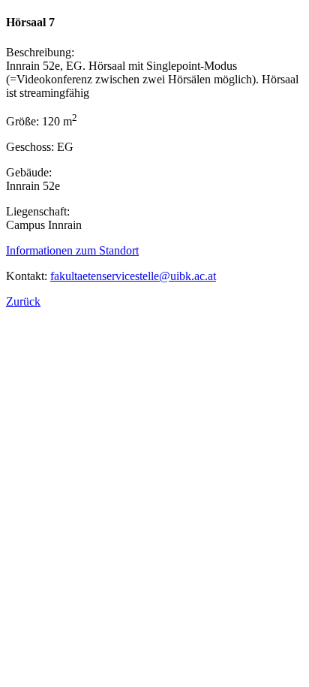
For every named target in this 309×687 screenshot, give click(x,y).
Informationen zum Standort (72, 250)
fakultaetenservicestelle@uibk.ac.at (133, 276)
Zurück (23, 301)
